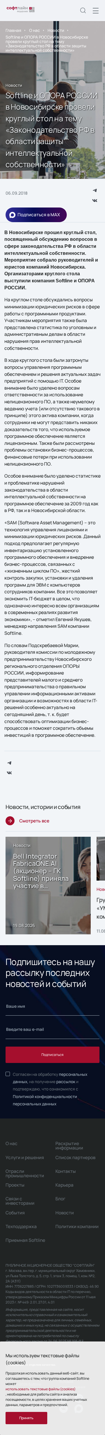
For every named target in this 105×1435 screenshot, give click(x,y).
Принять (26, 1417)
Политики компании (77, 1226)
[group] (48, 885)
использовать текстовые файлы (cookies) (41, 1388)
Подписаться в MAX (39, 215)
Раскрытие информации (69, 1145)
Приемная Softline (25, 1240)
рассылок (65, 1081)
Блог (60, 1199)
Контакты (65, 1171)
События (15, 1213)
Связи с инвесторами (20, 1201)
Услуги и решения (25, 1157)
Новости (56, 30)
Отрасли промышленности (25, 1173)
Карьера (64, 1185)
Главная (13, 30)
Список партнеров (75, 1157)
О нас (34, 30)
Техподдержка (21, 1226)
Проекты (15, 1185)
